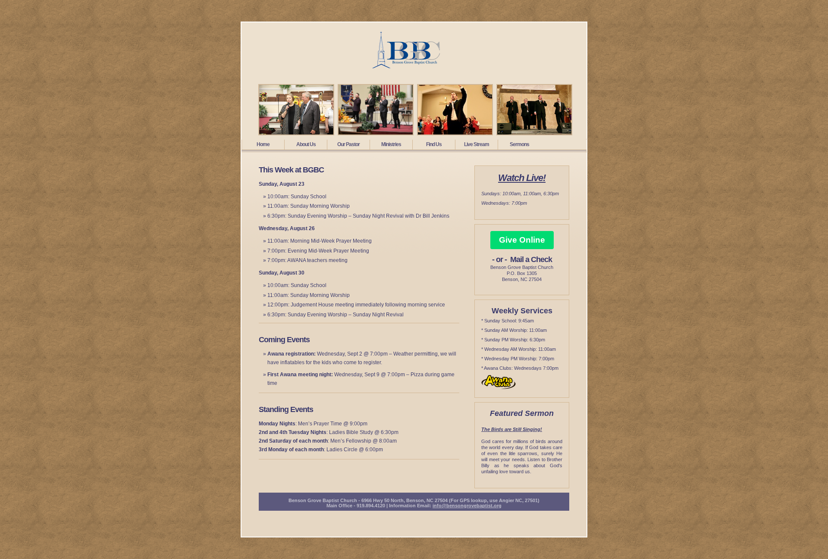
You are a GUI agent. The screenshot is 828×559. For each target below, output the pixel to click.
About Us (306, 144)
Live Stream (476, 144)
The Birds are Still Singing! (511, 429)
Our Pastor (348, 144)
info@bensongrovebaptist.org (467, 505)
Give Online (522, 239)
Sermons (519, 144)
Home (263, 144)
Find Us (434, 144)
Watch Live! (522, 177)
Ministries (391, 144)
